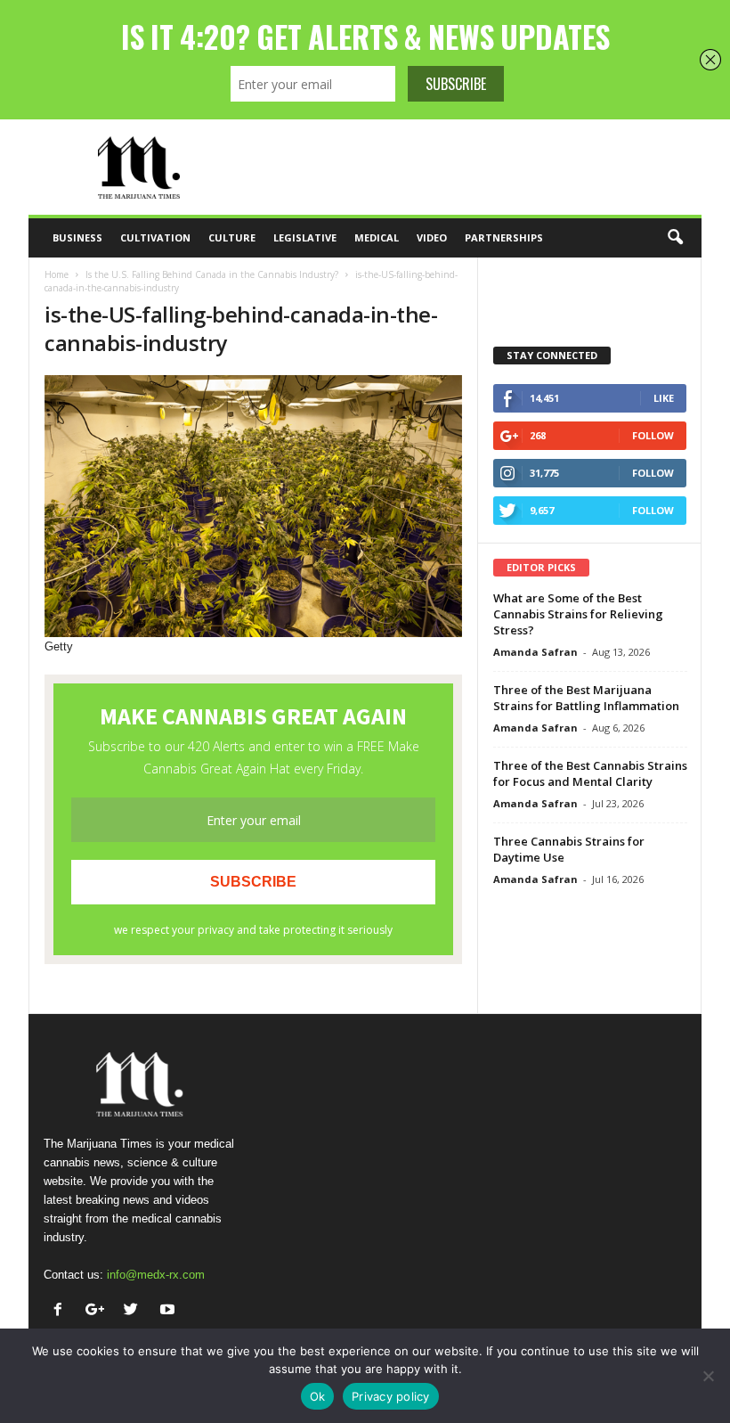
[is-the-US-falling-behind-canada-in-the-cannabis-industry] (253, 506)
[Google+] (98, 1311)
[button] (674, 238)
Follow (653, 435)
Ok (318, 1396)
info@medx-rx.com (156, 1274)
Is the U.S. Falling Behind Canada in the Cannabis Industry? (211, 274)
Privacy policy (391, 1396)
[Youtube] (169, 1311)
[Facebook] (62, 1311)
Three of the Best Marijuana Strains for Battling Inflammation (586, 698)
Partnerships (504, 237)
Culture (232, 237)
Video (432, 237)
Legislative (305, 237)
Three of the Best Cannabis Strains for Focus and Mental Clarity (590, 773)
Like (663, 398)
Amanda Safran (535, 651)
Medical (376, 237)
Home (57, 274)
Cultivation (155, 237)
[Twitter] (135, 1311)
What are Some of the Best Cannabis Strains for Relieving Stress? (578, 614)
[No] (708, 1376)
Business (77, 237)
